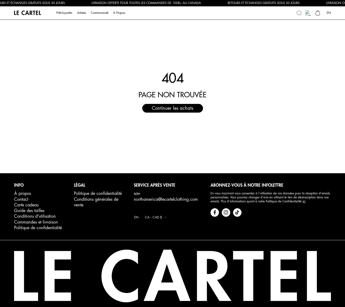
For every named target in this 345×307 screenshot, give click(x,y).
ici (304, 201)
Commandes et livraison (36, 222)
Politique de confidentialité (38, 228)
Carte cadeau (26, 205)
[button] (299, 13)
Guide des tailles (29, 211)
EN (329, 12)
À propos (22, 193)
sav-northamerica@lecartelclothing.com (166, 196)
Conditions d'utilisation (35, 216)
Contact (21, 199)
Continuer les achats (172, 108)
